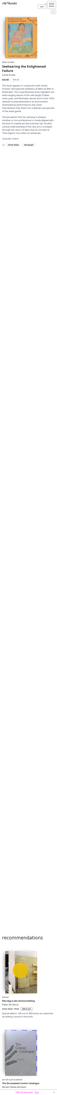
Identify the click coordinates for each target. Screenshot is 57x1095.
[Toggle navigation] (51, 5)
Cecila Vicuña (8, 74)
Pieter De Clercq (10, 1004)
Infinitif (5, 997)
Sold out (16, 80)
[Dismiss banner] (54, 1092)
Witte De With (8, 62)
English (15, 138)
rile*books (9, 3)
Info (37, 1092)
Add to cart (26, 1009)
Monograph (28, 145)
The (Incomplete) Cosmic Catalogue (20, 1083)
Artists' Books (13, 145)
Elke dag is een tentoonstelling (18, 1000)
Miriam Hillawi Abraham (14, 1087)
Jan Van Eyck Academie (12, 1079)
